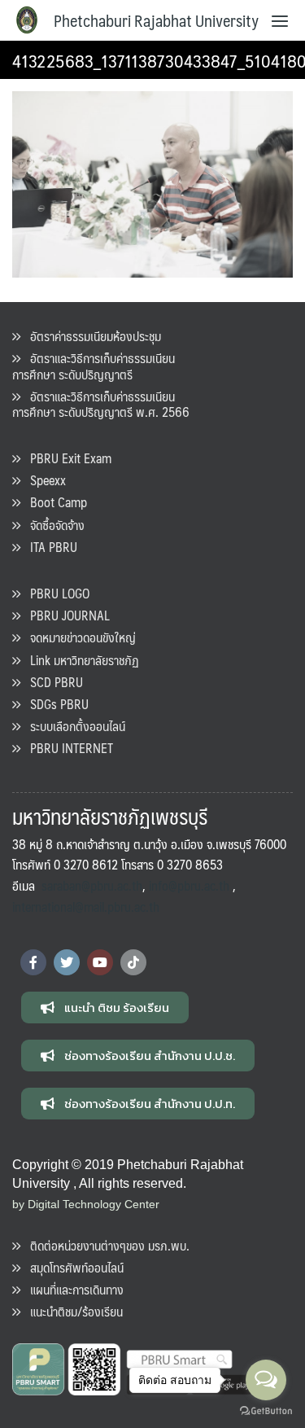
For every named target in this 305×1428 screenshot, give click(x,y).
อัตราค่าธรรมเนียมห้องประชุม (90, 336)
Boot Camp (53, 502)
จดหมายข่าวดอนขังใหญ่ (78, 637)
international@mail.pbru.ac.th (85, 907)
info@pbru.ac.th (189, 885)
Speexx (43, 480)
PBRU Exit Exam (65, 458)
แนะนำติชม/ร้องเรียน (71, 1311)
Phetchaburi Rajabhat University (156, 20)
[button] (105, 1007)
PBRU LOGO (54, 593)
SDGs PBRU (54, 704)
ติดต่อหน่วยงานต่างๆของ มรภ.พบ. (105, 1245)
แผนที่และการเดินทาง (72, 1289)
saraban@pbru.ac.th (91, 885)
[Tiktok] (133, 962)
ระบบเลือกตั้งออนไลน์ (72, 726)
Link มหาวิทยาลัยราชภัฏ (79, 660)
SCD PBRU (51, 682)
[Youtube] (100, 962)
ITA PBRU (48, 547)
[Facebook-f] (33, 962)
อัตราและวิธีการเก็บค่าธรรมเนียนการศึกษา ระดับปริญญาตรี (93, 365)
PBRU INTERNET (66, 748)
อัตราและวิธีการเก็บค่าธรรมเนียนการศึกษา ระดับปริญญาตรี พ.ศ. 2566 (101, 404)
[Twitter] (67, 962)
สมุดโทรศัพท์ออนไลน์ (72, 1267)
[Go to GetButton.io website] (266, 1411)
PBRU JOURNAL (65, 615)
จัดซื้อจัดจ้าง (52, 525)
